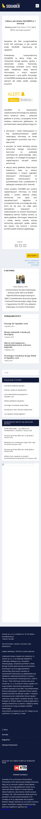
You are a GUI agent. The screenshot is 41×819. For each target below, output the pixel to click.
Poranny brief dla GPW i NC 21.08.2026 (18, 436)
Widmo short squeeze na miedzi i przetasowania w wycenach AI (16, 457)
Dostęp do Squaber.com (16, 323)
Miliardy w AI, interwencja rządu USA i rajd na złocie (19, 443)
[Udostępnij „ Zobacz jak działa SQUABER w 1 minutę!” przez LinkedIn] (25, 245)
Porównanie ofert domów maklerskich (18, 410)
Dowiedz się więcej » (20, 775)
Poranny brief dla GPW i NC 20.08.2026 (18, 450)
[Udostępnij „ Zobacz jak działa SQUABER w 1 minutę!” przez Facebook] (16, 245)
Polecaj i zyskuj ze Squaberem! (15, 390)
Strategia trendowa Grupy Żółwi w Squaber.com (20, 356)
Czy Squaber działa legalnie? (14, 414)
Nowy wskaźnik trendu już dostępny (17, 333)
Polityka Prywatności (9, 745)
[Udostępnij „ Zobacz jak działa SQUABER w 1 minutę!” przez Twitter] (20, 245)
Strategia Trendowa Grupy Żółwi (16, 405)
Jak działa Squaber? (23, 30)
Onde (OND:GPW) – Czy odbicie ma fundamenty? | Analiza (16, 429)
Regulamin (6, 740)
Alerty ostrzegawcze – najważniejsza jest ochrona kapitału (17, 345)
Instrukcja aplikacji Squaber (14, 386)
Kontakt (5, 735)
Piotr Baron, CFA (23, 27)
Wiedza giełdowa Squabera (14, 401)
